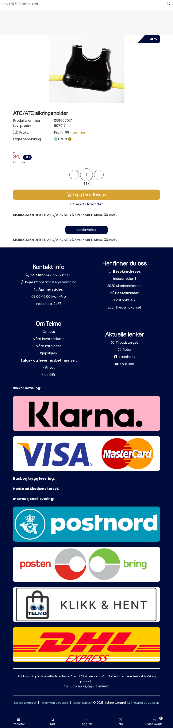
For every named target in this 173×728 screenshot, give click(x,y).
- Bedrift (48, 374)
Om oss (48, 331)
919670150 (102, 686)
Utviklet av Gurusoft (146, 703)
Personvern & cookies (54, 703)
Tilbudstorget (126, 342)
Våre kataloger (48, 346)
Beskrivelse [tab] (86, 229)
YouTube (126, 364)
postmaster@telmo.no (57, 282)
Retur (127, 349)
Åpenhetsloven (82, 703)
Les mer (78, 132)
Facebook (126, 356)
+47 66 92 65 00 (58, 275)
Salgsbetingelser (25, 703)
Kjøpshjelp (48, 353)
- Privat (48, 367)
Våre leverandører (48, 338)
